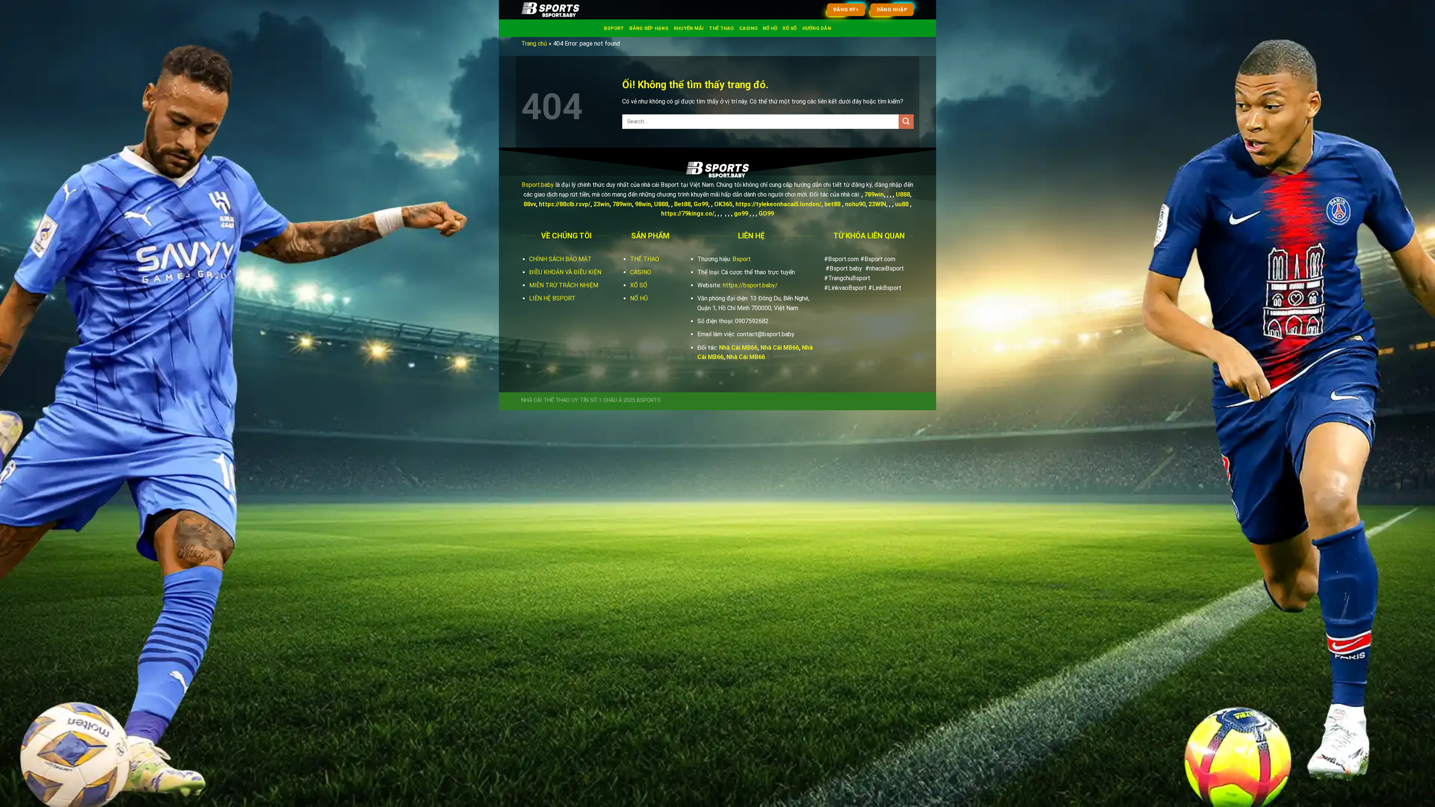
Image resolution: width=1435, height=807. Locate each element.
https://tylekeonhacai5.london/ (778, 204)
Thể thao (721, 28)
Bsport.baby (538, 184)
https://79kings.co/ (688, 213)
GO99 (766, 213)
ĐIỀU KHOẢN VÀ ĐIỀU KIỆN (565, 272)
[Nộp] (906, 121)
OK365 (723, 204)
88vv (530, 204)
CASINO (640, 272)
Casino (748, 28)
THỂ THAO (644, 259)
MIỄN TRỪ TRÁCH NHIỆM (563, 285)
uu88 (901, 204)
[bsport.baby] (558, 9)
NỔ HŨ (639, 298)
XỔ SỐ (638, 285)
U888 (903, 194)
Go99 (701, 204)
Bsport (614, 28)
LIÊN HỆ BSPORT (552, 298)
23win (601, 204)
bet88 (832, 204)
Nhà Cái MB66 (738, 347)
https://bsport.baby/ (750, 285)
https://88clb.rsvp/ (564, 204)
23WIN (877, 204)
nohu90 (855, 204)
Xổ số (790, 28)
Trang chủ (534, 43)
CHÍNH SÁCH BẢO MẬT (560, 259)
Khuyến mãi (689, 28)
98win (643, 204)
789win (874, 194)
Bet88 (682, 204)
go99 (741, 213)
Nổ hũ (770, 28)
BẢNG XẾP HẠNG (649, 28)
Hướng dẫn (816, 28)
